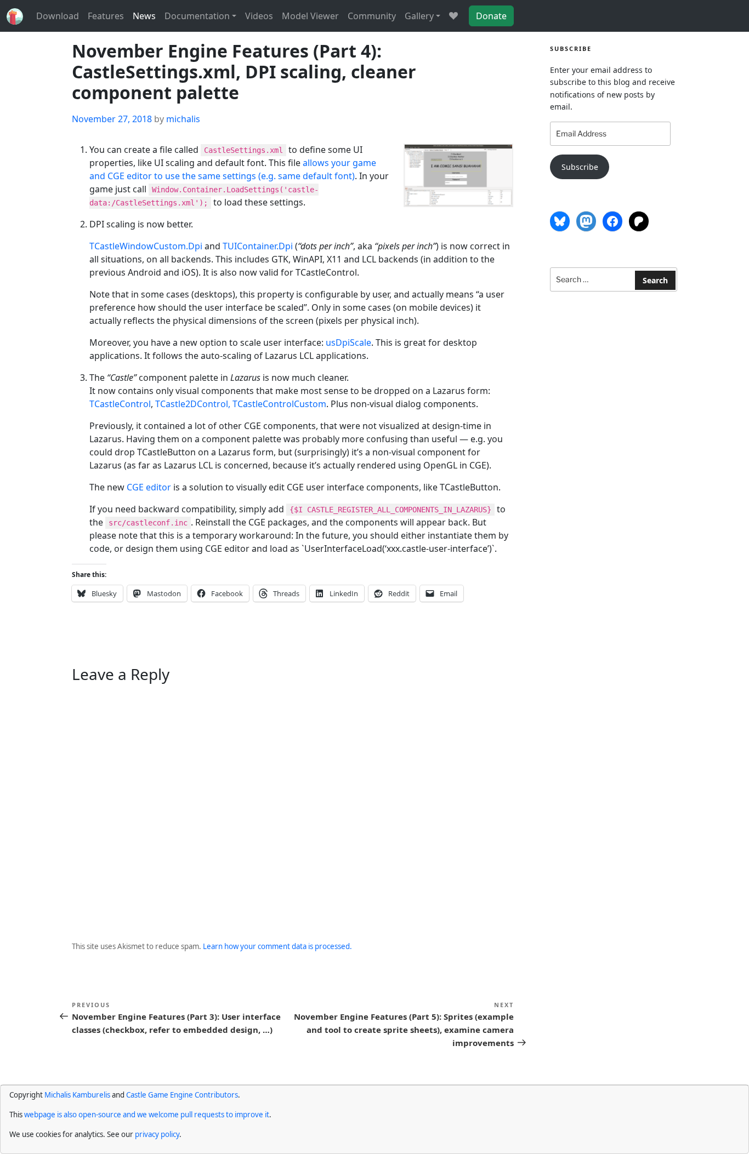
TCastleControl (120, 404)
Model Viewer (310, 16)
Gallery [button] (419, 16)
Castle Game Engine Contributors (182, 1095)
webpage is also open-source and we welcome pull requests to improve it (146, 1114)
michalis (183, 119)
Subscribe (579, 167)
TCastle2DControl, (193, 404)
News (144, 16)
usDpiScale (348, 342)
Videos (259, 16)
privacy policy (157, 1134)
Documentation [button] (197, 16)
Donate (491, 16)
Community (372, 16)
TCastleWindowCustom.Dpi (145, 246)
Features (106, 16)
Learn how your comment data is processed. (277, 946)
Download (57, 16)
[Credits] (453, 16)
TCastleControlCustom (279, 404)
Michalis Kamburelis (77, 1095)
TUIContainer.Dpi (258, 246)
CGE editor (149, 487)
